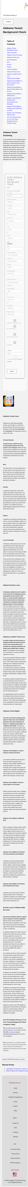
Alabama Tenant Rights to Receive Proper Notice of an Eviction (15, 89)
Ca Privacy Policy (15, 1149)
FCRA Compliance (15, 1162)
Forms (15, 1101)
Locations (15, 1132)
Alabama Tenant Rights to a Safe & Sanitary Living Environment (14, 83)
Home (15, 1088)
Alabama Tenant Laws (13, 57)
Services (15, 1092)
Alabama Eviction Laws (13, 71)
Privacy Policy (15, 1153)
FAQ (15, 1127)
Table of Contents (12, 52)
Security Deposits (12, 59)
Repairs (9, 67)
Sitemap (15, 1136)
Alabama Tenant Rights (13, 78)
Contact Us (15, 1123)
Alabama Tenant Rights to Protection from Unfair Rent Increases (14, 108)
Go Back (8, 21)
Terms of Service (15, 1158)
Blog (15, 1110)
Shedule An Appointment (15, 1097)
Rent (8, 62)
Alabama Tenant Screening (14, 55)
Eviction (9, 64)
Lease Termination (12, 69)
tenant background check (10, 1030)
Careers (15, 1106)
